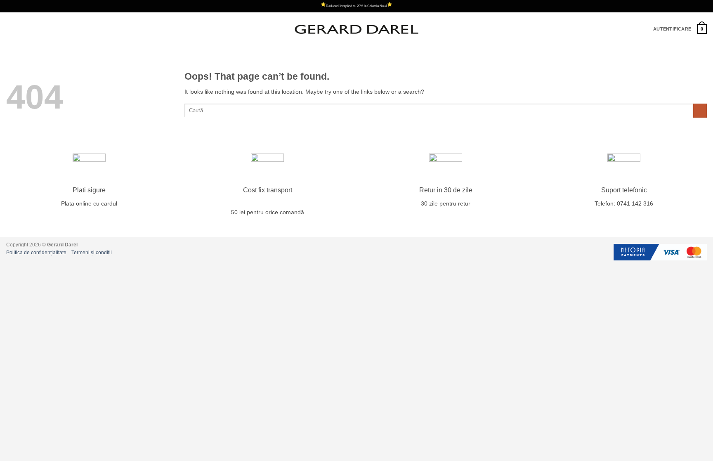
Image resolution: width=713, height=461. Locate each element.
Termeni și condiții (91, 252)
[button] (10, 29)
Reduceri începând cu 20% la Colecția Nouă (356, 6)
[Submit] (700, 111)
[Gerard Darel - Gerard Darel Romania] (356, 29)
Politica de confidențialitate (36, 252)
